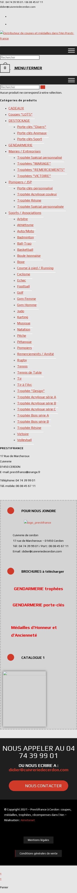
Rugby (22, 360)
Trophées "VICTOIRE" (34, 176)
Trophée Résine (29, 200)
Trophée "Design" (31, 391)
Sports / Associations (25, 213)
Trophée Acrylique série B (36, 403)
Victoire (23, 434)
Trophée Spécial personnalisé (39, 157)
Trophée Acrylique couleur (37, 194)
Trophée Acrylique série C (36, 409)
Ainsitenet (28, 820)
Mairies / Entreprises (25, 151)
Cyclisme (23, 274)
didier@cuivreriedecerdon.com (38, 769)
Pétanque (24, 342)
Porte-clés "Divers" (31, 127)
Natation (23, 329)
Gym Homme (27, 305)
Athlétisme (25, 225)
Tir (19, 378)
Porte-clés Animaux (32, 133)
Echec (21, 280)
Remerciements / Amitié (35, 354)
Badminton (25, 237)
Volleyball (24, 440)
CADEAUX (16, 108)
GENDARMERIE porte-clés (38, 604)
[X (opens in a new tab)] (10, 15)
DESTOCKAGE (19, 121)
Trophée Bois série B (33, 422)
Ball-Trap (24, 243)
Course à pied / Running (35, 268)
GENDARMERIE (21, 145)
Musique (23, 323)
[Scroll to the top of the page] (1, 868)
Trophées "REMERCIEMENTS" (41, 170)
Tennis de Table (29, 372)
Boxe (21, 262)
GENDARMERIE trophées (38, 588)
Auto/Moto (25, 231)
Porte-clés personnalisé (35, 188)
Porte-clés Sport (29, 139)
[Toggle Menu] (71, 51)
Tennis (22, 366)
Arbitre (22, 219)
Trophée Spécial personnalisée (40, 207)
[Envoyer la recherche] (42, 87)
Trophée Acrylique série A (36, 397)
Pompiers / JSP (20, 182)
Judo (20, 311)
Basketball (25, 250)
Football (23, 286)
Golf (20, 292)
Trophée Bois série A (33, 415)
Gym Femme (26, 299)
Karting (22, 317)
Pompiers (24, 348)
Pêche (21, 336)
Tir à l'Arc (24, 385)
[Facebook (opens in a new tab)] (10, 23)
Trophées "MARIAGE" (34, 163)
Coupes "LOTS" (21, 114)
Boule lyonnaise (29, 256)
